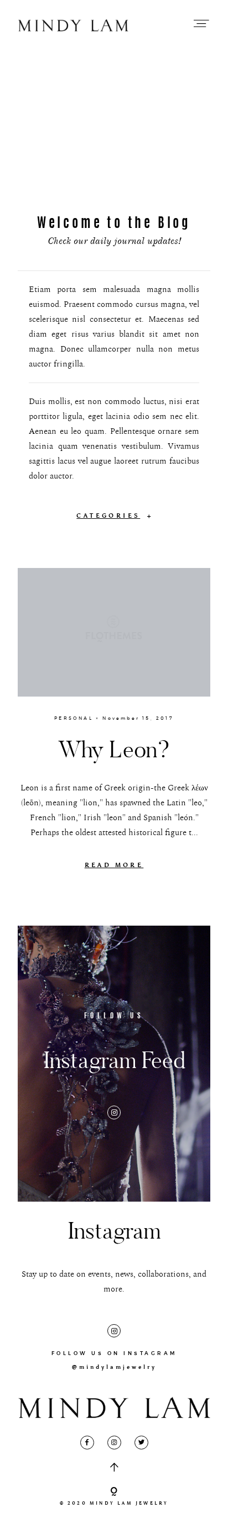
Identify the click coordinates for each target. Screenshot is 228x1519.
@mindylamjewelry (114, 1367)
